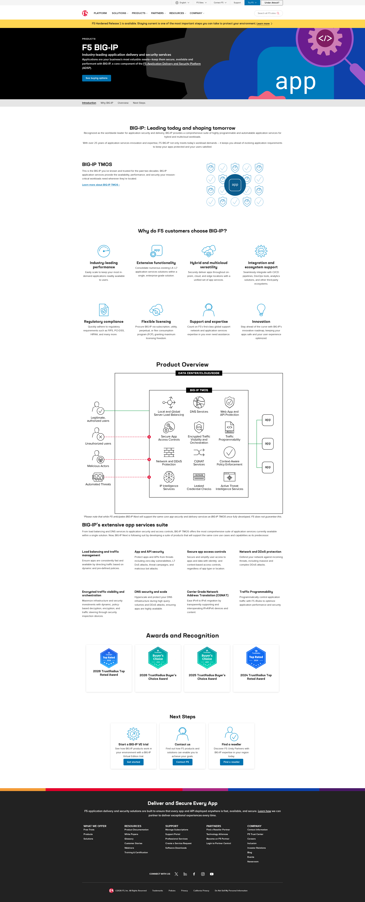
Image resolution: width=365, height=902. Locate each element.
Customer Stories (133, 843)
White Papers (131, 834)
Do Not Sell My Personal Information (231, 890)
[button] (182, 442)
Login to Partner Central (218, 843)
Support (237, 2)
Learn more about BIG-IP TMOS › (101, 184)
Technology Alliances (217, 834)
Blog (249, 852)
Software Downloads (176, 848)
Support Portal (172, 834)
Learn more (263, 23)
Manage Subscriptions (176, 829)
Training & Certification (136, 852)
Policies (172, 890)
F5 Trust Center (255, 834)
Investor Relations (256, 848)
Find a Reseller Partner (218, 829)
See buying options (97, 78)
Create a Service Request (178, 843)
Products (88, 834)
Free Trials (89, 829)
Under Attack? (272, 2)
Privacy (184, 890)
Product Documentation (136, 829)
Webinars (129, 848)
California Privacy (201, 890)
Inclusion (251, 843)
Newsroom (252, 861)
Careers (251, 838)
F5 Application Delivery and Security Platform (172, 63)
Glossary (128, 838)
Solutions (88, 838)
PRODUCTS (89, 38)
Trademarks (157, 890)
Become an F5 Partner (217, 838)
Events (250, 857)
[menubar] (182, 2)
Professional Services (176, 838)
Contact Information (257, 829)
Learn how (264, 811)
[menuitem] (182, 2)
